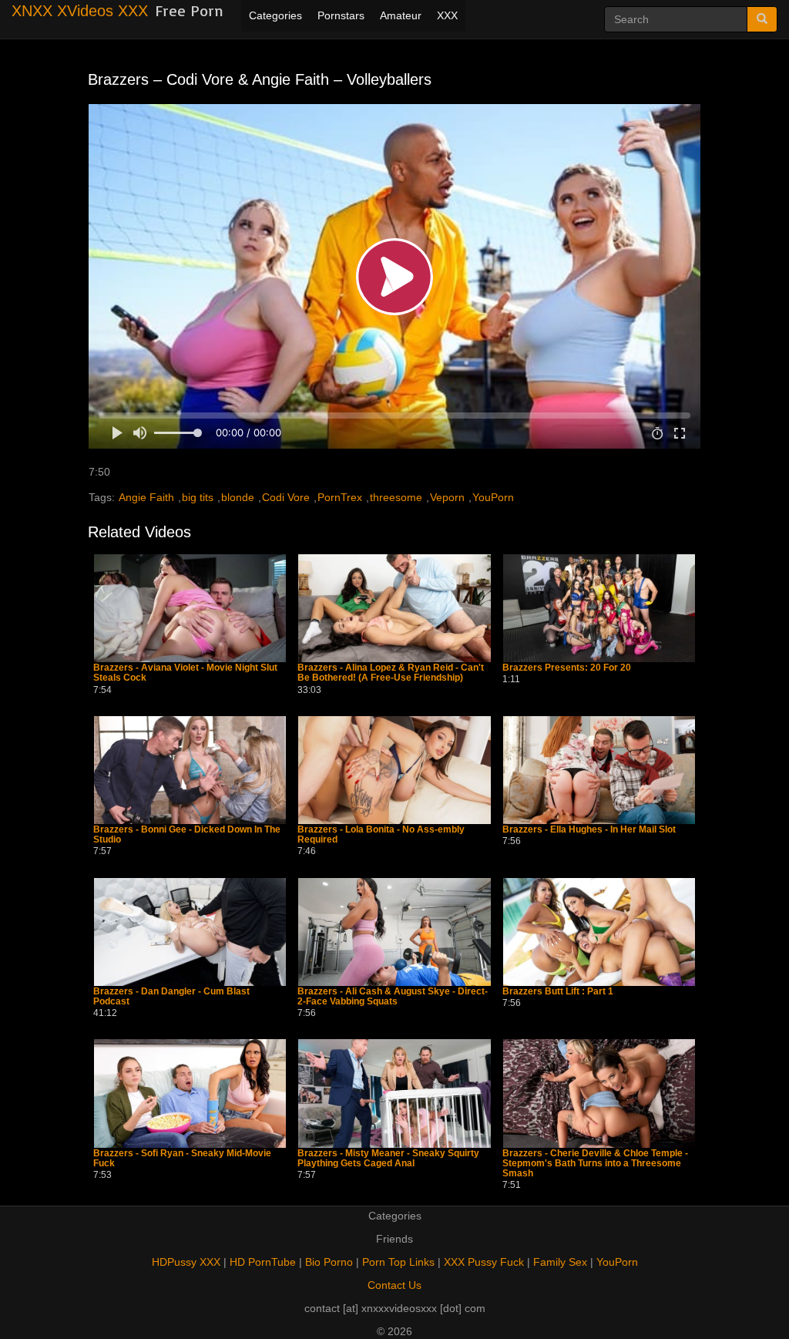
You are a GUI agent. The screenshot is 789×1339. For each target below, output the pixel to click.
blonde (237, 497)
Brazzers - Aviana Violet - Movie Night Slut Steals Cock (185, 673)
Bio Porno (329, 1262)
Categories (275, 15)
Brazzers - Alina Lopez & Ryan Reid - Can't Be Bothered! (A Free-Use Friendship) (390, 673)
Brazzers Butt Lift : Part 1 (557, 992)
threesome (396, 497)
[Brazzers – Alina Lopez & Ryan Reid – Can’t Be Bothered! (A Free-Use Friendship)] (394, 608)
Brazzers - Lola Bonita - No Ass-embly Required (381, 835)
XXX (447, 15)
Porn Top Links (398, 1262)
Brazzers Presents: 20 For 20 (566, 668)
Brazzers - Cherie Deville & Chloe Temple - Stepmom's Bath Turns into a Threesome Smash (595, 1164)
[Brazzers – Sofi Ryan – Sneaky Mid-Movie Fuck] (190, 1093)
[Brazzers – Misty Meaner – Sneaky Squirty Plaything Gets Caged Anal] (394, 1093)
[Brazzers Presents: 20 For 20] (599, 608)
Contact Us (394, 1285)
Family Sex (560, 1262)
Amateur (400, 15)
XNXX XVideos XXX (80, 10)
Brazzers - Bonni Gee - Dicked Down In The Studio (186, 835)
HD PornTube (263, 1262)
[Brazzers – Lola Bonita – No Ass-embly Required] (394, 770)
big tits (197, 497)
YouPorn (493, 497)
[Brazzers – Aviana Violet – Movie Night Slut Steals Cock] (190, 608)
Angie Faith (146, 497)
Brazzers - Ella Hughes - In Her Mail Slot (589, 830)
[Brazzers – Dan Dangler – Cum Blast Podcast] (190, 932)
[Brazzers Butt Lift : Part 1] (599, 932)
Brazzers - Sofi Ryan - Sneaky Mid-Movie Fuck (182, 1159)
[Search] (762, 19)
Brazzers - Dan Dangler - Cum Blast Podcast (171, 997)
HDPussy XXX (186, 1262)
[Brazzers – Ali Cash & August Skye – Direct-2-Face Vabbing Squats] (394, 932)
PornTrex (339, 497)
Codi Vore (286, 497)
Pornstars (340, 15)
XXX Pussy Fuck (484, 1262)
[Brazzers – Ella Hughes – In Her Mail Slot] (599, 770)
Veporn (447, 497)
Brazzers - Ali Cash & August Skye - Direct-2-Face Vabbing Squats (392, 997)
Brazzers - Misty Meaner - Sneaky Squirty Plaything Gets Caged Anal (388, 1159)
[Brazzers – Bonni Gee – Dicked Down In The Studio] (190, 770)
